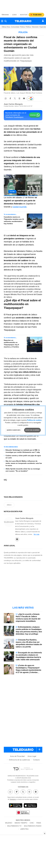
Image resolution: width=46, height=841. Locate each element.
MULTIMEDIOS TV (14, 826)
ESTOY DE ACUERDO (32, 430)
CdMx (14, 15)
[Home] (23, 21)
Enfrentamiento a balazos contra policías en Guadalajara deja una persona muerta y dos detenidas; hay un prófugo (29, 630)
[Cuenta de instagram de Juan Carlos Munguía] (17, 539)
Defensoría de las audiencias (19, 760)
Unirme (33, 115)
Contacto (36, 760)
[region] (23, 5)
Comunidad (15, 27)
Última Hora (6, 27)
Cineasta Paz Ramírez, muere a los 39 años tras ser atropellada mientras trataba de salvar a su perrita (29, 643)
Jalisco (9, 505)
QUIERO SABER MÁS (13, 430)
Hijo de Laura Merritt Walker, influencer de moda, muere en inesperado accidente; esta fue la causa (24, 463)
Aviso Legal (32, 756)
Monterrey (25, 15)
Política (28, 27)
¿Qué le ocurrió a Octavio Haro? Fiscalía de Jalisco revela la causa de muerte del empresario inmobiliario (28, 617)
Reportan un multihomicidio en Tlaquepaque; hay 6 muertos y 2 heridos (11, 343)
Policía (22, 27)
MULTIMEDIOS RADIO (32, 826)
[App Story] (30, 805)
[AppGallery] (23, 812)
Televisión (35, 27)
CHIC (32, 823)
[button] (6, 98)
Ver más (36, 534)
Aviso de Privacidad (17, 756)
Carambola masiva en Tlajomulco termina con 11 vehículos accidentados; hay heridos (14, 220)
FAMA (38, 823)
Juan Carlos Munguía (13, 104)
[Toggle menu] (2, 21)
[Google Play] (15, 806)
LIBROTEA (24, 829)
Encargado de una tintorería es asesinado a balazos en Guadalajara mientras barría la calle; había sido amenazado (29, 656)
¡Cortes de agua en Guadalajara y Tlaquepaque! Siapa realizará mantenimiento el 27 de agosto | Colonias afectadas (28, 670)
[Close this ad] (44, 833)
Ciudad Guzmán (19, 207)
